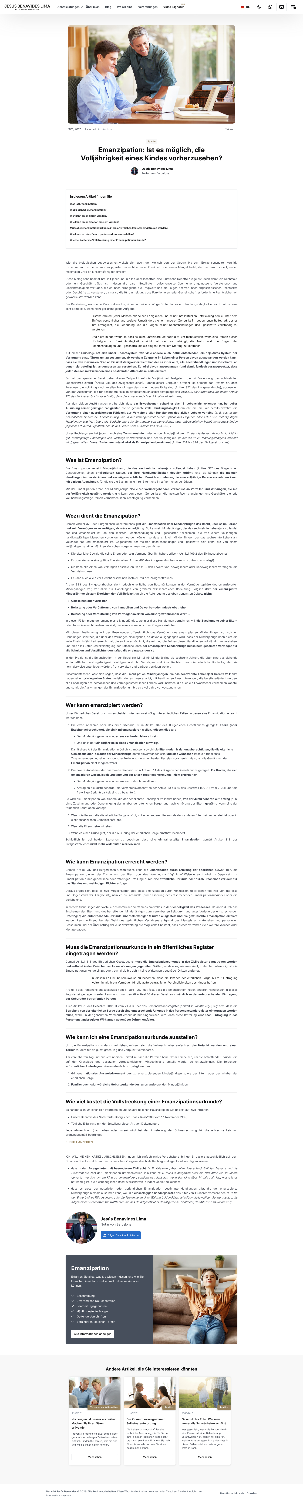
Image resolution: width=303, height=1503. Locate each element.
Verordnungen (148, 7)
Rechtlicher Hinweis (232, 1493)
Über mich (93, 7)
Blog (108, 7)
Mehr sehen (95, 1456)
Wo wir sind (125, 7)
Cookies (252, 1493)
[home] (27, 7)
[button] (68, 7)
